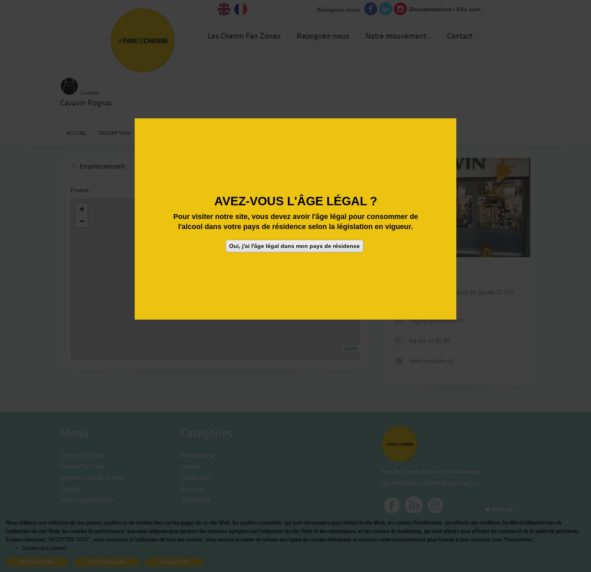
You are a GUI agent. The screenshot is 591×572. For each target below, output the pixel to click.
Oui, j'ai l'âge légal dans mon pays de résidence (294, 245)
